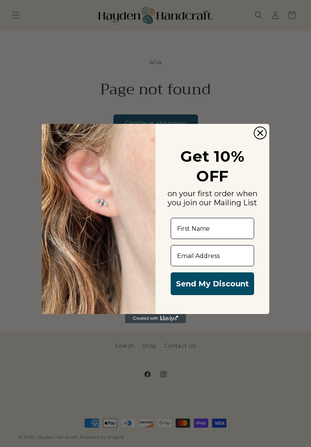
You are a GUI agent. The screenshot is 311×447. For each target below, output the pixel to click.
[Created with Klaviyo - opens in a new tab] (155, 318)
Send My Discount (212, 283)
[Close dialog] (260, 133)
